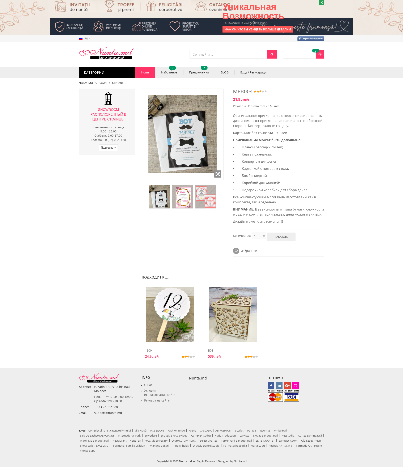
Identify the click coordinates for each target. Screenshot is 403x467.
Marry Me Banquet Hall (94, 440)
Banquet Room (288, 440)
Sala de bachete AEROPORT (97, 435)
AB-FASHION (223, 430)
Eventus (265, 430)
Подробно (107, 147)
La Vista (244, 435)
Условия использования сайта (159, 393)
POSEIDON (157, 430)
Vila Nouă (141, 430)
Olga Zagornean (311, 440)
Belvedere (150, 435)
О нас (148, 385)
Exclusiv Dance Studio (206, 445)
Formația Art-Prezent (309, 445)
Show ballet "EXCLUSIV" (94, 445)
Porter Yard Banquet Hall (236, 440)
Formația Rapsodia (235, 445)
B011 (211, 350)
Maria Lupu (258, 445)
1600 (148, 350)
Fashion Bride (176, 430)
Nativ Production (225, 435)
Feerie (192, 430)
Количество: (242, 236)
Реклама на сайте (157, 400)
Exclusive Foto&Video (174, 435)
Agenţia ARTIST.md (280, 445)
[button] (85, 38)
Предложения (199, 70)
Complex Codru (201, 435)
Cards (102, 83)
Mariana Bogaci (159, 445)
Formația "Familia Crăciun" (129, 445)
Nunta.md (86, 83)
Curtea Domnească (310, 435)
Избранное (169, 70)
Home (145, 72)
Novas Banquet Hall (265, 435)
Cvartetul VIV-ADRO (183, 440)
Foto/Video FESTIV (156, 440)
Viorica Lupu (88, 451)
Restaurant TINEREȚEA (127, 440)
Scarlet (239, 430)
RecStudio (288, 435)
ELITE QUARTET (265, 440)
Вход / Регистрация (254, 72)
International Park (129, 435)
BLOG (225, 72)
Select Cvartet (208, 440)
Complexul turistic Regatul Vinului (109, 430)
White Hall (280, 430)
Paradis (251, 430)
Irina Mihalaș (181, 445)
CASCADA (206, 430)
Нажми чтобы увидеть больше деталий (258, 29)
